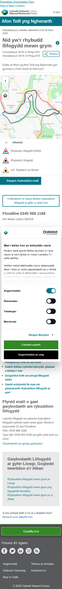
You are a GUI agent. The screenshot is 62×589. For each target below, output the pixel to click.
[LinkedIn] (20, 551)
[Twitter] (12, 551)
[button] (58, 43)
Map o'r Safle (10, 577)
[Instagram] (29, 551)
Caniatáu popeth (31, 344)
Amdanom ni (38, 570)
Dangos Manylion (39, 335)
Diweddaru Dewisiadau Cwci (17, 1)
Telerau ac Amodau (42, 563)
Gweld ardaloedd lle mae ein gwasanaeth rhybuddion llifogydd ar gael (27, 388)
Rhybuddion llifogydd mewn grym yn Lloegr (28, 481)
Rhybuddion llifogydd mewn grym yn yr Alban (30, 497)
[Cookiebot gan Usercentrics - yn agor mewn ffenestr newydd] (48, 233)
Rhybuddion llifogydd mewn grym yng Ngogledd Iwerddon (29, 489)
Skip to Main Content (12, 5)
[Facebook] (4, 551)
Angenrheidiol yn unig (31, 354)
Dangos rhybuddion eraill (23, 180)
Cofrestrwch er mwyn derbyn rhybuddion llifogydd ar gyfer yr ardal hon (31, 200)
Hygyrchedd (10, 563)
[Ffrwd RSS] (37, 551)
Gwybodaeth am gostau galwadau (22, 443)
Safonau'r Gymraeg (14, 570)
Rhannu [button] (53, 53)
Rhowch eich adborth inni (17, 517)
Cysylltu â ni (31, 531)
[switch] (51, 301)
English (56, 12)
